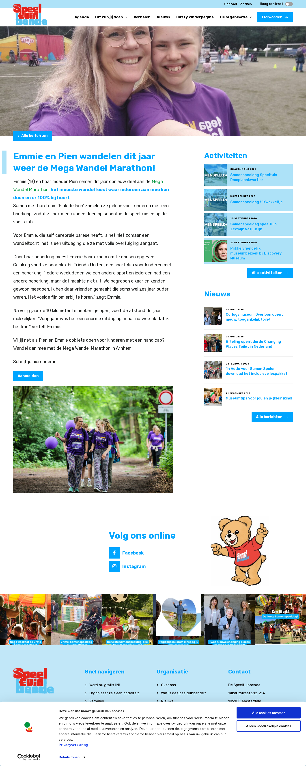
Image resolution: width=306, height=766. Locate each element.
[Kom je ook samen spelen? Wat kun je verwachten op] (280, 619)
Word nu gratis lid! (104, 685)
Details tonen (69, 757)
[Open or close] (126, 17)
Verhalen (96, 701)
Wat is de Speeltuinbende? (183, 693)
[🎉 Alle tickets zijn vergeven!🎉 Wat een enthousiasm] (127, 619)
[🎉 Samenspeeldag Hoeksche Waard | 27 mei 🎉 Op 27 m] (76, 619)
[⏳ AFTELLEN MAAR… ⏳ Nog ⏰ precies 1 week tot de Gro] (25, 619)
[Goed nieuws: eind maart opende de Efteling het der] (229, 619)
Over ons (168, 685)
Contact (230, 4)
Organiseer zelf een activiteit (114, 693)
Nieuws (167, 701)
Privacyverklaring (73, 745)
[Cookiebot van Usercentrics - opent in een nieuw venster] (29, 757)
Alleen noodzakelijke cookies (268, 726)
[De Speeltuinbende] (30, 15)
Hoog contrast (271, 4)
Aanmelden (28, 376)
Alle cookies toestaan (268, 713)
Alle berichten (34, 136)
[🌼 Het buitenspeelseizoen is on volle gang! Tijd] (178, 619)
